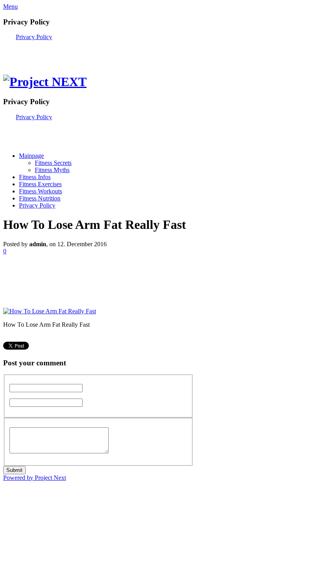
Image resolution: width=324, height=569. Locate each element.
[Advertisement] (95, 52)
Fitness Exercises (40, 184)
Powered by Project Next (34, 477)
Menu (10, 6)
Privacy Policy (34, 37)
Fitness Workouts (40, 191)
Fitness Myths (52, 170)
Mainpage (31, 155)
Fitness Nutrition (39, 198)
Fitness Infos (35, 177)
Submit (14, 470)
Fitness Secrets (53, 162)
